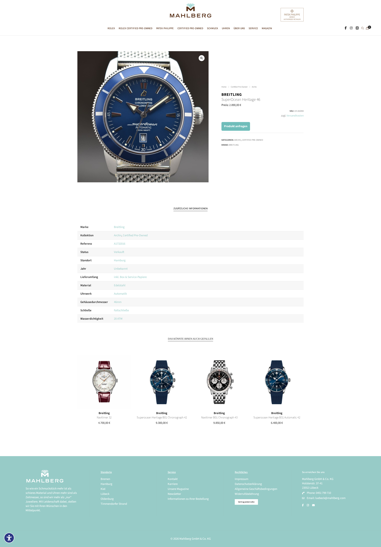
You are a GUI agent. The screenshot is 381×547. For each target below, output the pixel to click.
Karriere (173, 484)
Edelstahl (119, 285)
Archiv (254, 87)
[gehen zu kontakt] (357, 28)
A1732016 (119, 244)
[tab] (190, 208)
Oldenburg (107, 499)
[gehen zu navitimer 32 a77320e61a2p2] (104, 382)
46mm (117, 302)
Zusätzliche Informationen (190, 208)
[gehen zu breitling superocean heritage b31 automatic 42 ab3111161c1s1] (277, 382)
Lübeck (105, 494)
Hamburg (120, 260)
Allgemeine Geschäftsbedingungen (256, 489)
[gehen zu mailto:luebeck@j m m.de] (313, 505)
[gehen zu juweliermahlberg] (351, 28)
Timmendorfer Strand (114, 504)
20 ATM (118, 319)
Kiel (103, 489)
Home (223, 87)
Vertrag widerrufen (246, 502)
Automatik (120, 294)
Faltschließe (121, 310)
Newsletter (174, 494)
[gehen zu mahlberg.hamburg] (345, 28)
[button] (202, 58)
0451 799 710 (323, 493)
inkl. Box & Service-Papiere (130, 277)
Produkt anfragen (235, 126)
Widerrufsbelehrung (247, 494)
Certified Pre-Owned (239, 87)
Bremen (105, 479)
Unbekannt (121, 269)
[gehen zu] (362, 28)
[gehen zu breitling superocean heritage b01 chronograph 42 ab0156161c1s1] (162, 382)
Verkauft (119, 252)
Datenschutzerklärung (248, 484)
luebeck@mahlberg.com (330, 498)
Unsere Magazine (178, 489)
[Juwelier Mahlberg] (190, 15)
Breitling (231, 94)
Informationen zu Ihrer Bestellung (188, 499)
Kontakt (173, 479)
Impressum (241, 479)
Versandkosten (295, 115)
